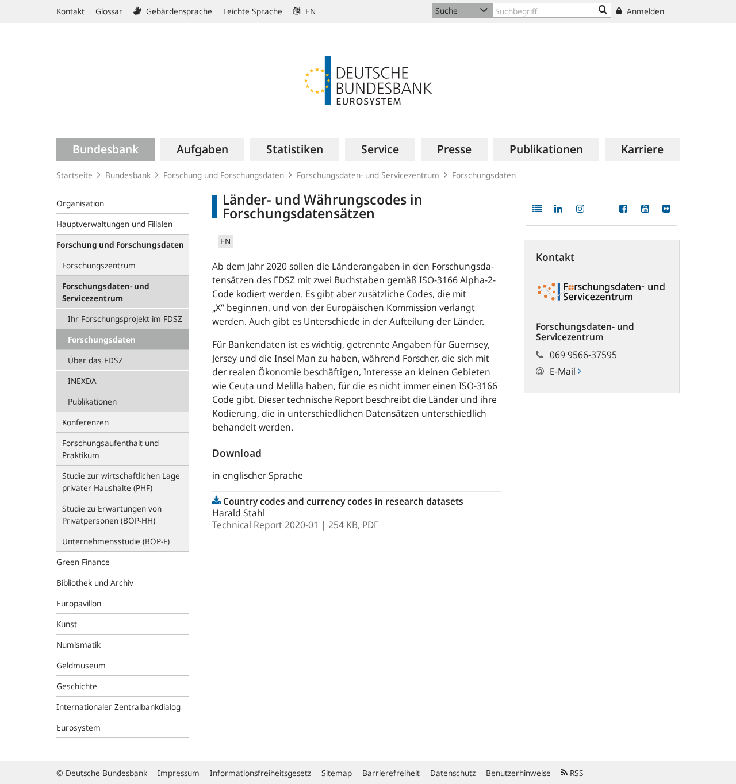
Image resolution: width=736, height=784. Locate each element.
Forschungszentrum (99, 265)
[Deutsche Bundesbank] (367, 79)
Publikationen (92, 401)
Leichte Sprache (252, 11)
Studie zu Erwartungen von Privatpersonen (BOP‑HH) (112, 514)
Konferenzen (85, 422)
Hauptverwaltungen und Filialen (114, 223)
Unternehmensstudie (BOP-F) (116, 541)
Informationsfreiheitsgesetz (260, 772)
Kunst (66, 623)
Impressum (179, 772)
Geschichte (76, 686)
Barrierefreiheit (391, 772)
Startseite (74, 175)
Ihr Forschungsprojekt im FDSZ (125, 318)
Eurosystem (78, 727)
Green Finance (83, 561)
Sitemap (336, 772)
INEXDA (82, 380)
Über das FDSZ (95, 360)
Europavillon (78, 603)
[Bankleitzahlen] (603, 10)
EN (309, 11)
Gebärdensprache (178, 11)
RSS (576, 772)
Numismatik (78, 644)
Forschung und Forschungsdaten (223, 175)
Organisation (80, 203)
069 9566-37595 (583, 354)
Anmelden (644, 11)
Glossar (108, 11)
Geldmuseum (81, 665)
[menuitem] (105, 149)
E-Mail (564, 371)
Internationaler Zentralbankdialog (118, 706)
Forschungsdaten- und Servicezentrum (368, 175)
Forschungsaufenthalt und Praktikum (110, 448)
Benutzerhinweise (518, 772)
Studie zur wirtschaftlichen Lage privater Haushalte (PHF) (121, 481)
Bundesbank (128, 175)
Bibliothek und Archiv (94, 582)
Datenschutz (453, 772)
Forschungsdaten (484, 175)
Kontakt (70, 11)
